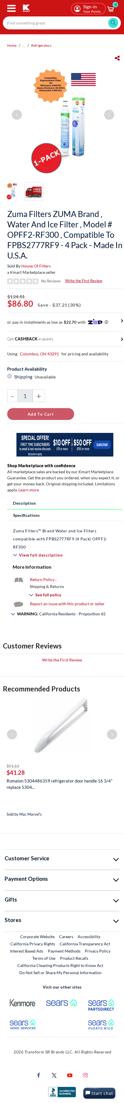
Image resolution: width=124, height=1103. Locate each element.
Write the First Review (83, 280)
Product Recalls (74, 958)
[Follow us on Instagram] (85, 1074)
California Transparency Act (85, 943)
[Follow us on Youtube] (70, 1074)
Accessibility (89, 936)
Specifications (26, 515)
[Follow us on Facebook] (38, 1074)
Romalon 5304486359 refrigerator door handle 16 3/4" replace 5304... (59, 784)
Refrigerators (41, 45)
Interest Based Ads (26, 951)
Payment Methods (64, 951)
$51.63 (13, 765)
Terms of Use (43, 958)
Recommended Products (41, 689)
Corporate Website (37, 936)
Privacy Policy (97, 951)
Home (11, 45)
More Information (32, 567)
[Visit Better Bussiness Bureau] (62, 1091)
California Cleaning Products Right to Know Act (60, 965)
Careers (66, 936)
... (23, 45)
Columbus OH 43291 (39, 353)
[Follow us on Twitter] (54, 1074)
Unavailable (46, 376)
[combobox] (62, 22)
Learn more (28, 489)
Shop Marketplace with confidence (41, 465)
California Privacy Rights (32, 943)
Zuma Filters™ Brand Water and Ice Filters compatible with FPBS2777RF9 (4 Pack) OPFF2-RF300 (60, 538)
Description (24, 503)
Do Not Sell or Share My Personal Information (60, 972)
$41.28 (16, 772)
